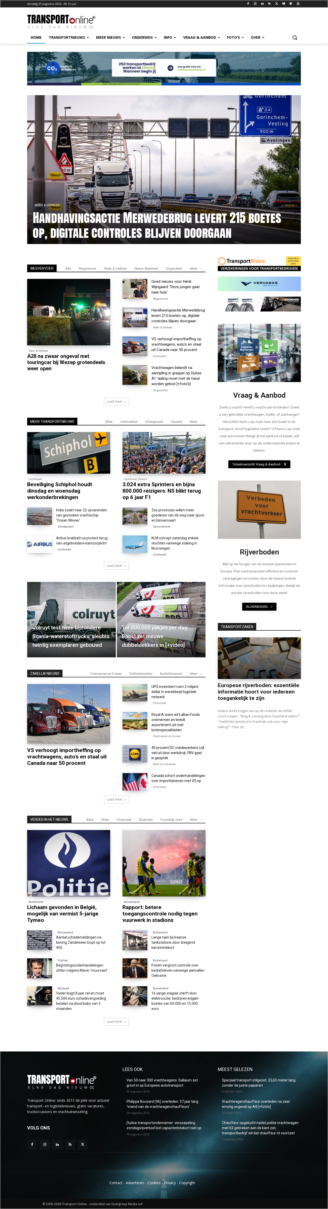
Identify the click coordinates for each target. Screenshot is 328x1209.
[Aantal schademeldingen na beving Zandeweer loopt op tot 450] (39, 940)
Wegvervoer (45, 205)
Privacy (170, 1182)
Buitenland (36, 902)
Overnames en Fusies (106, 674)
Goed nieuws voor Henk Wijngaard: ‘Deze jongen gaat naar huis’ (164, 225)
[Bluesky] (284, 4)
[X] (277, 4)
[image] (259, 353)
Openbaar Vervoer (136, 479)
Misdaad (63, 988)
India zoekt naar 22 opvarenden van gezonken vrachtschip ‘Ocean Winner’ (81, 515)
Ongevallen (174, 268)
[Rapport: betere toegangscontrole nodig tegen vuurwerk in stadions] (164, 863)
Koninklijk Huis (171, 820)
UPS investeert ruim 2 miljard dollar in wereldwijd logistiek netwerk (174, 692)
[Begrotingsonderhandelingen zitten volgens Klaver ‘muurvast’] (39, 968)
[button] (295, 37)
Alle (68, 268)
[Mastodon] (291, 4)
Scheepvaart (154, 422)
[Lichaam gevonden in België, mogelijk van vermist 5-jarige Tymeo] (68, 863)
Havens (176, 422)
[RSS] (269, 4)
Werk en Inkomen (164, 764)
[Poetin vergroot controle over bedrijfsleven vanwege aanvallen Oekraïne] (134, 968)
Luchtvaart (35, 479)
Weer (105, 820)
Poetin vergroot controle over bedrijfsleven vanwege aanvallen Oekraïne (177, 970)
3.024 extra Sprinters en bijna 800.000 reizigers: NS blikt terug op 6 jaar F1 (161, 490)
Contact (115, 1182)
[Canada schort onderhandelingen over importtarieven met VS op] (134, 782)
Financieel (159, 356)
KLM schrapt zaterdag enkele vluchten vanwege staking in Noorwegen (175, 543)
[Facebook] (248, 4)
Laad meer (114, 401)
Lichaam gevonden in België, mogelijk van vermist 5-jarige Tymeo (62, 913)
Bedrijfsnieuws (171, 674)
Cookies (154, 1182)
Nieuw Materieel (146, 268)
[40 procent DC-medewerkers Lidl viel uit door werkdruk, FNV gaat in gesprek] (134, 754)
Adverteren (135, 1182)
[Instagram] (255, 4)
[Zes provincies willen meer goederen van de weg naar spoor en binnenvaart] (134, 516)
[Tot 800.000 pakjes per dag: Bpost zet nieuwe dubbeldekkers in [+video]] (161, 619)
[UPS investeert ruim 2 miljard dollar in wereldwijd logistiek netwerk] (134, 692)
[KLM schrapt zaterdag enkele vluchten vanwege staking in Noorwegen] (134, 544)
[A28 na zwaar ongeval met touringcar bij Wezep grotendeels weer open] (68, 312)
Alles (108, 422)
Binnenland (131, 902)
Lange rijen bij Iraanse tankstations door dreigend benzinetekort (173, 942)
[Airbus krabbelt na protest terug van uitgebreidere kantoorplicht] (39, 544)
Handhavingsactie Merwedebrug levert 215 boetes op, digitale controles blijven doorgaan (178, 315)
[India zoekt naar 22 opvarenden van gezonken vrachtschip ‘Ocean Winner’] (39, 516)
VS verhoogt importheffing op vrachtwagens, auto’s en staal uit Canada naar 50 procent (176, 344)
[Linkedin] (262, 4)
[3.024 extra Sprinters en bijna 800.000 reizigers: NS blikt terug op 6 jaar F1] (164, 453)
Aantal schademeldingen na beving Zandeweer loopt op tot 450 (81, 942)
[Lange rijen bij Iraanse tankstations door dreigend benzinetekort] (134, 940)
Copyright (187, 1182)
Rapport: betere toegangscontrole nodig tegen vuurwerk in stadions (160, 913)
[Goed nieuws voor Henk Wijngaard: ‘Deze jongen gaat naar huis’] (164, 169)
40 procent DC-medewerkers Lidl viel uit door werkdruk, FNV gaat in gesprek (177, 753)
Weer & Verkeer (115, 268)
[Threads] (298, 4)
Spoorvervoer (161, 526)
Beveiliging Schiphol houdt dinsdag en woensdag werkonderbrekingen (59, 490)
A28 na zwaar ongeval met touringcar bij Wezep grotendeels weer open (66, 362)
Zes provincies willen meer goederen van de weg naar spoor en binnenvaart (177, 515)
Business (146, 820)
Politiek (63, 960)
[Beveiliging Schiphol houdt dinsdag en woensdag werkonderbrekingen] (68, 453)
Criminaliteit (128, 422)
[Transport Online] (68, 22)
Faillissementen (140, 674)
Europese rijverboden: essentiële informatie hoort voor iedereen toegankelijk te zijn (258, 691)
